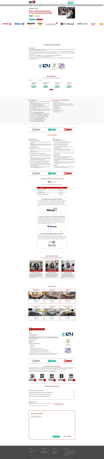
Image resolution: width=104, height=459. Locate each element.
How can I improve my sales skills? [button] (36, 390)
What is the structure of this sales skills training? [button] (39, 396)
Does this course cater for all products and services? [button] (40, 394)
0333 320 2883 (55, 453)
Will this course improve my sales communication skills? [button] (41, 392)
